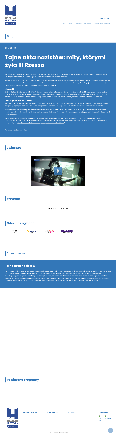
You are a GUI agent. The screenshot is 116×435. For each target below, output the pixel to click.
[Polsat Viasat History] (10, 15)
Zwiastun (71, 23)
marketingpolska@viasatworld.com (82, 416)
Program (79, 23)
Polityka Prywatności (52, 419)
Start (25, 416)
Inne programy (105, 23)
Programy (104, 18)
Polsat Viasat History (89, 118)
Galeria (96, 23)
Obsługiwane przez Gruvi (54, 416)
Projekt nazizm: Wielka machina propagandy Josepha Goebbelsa (41, 123)
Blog (65, 23)
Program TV (27, 419)
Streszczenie (87, 23)
